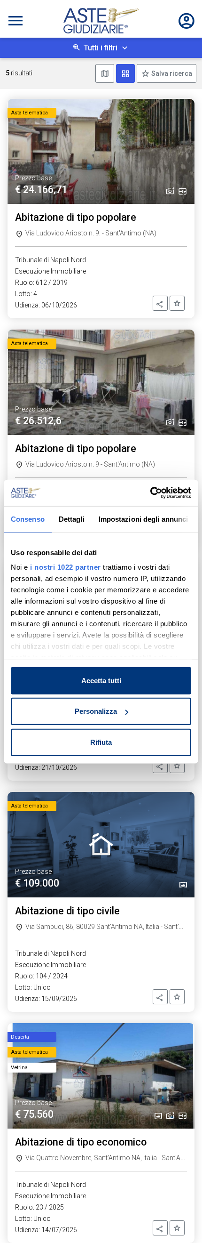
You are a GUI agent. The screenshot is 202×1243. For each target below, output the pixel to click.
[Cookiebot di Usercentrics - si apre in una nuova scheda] (150, 493)
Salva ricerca (171, 73)
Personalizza (96, 711)
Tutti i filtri (100, 47)
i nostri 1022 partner (65, 567)
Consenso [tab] (28, 519)
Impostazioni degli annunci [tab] (143, 519)
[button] (160, 303)
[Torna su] (179, 1220)
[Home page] (101, 21)
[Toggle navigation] (15, 21)
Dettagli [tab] (72, 519)
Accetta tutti (101, 680)
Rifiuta (101, 742)
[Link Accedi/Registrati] (186, 21)
